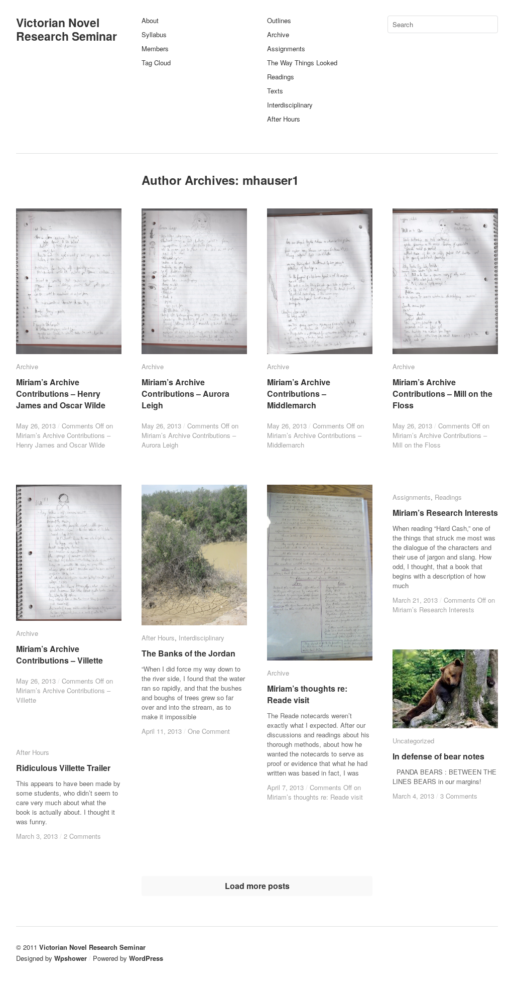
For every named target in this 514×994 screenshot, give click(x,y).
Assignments (286, 48)
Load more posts (257, 886)
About (150, 20)
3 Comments (458, 796)
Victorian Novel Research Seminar (66, 29)
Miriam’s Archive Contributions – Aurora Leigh (185, 393)
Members (155, 48)
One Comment (209, 731)
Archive (278, 34)
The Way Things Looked (302, 62)
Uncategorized (413, 740)
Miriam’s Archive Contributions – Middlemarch (298, 393)
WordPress (146, 958)
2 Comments (82, 836)
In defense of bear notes (438, 756)
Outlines (279, 20)
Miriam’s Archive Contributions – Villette (59, 654)
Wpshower (70, 958)
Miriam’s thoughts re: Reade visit (307, 694)
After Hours (283, 119)
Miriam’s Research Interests (445, 512)
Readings (280, 76)
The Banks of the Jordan (188, 653)
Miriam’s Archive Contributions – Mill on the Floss (442, 393)
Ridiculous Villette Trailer (63, 768)
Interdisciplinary (290, 104)
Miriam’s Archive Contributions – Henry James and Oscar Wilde (60, 393)
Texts (275, 90)
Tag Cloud (156, 62)
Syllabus (154, 34)
